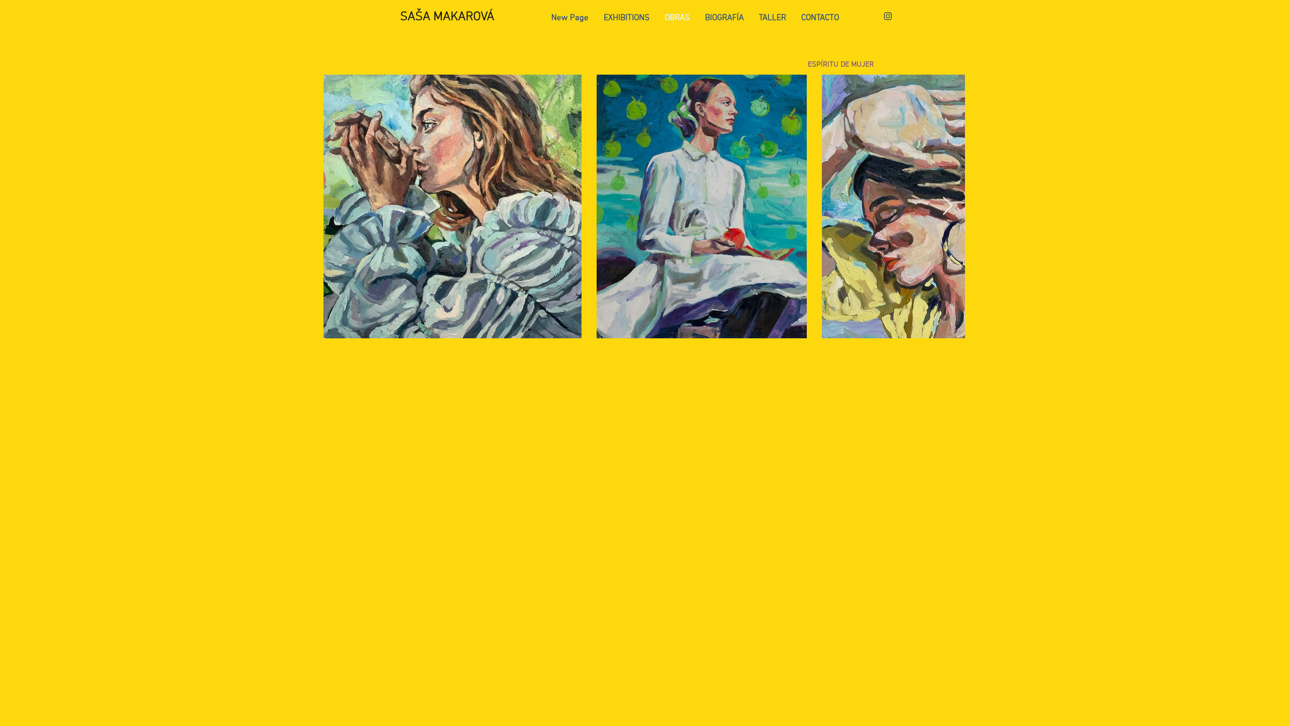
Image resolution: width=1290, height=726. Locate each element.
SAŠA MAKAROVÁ (447, 17)
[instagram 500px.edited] (888, 16)
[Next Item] (947, 206)
